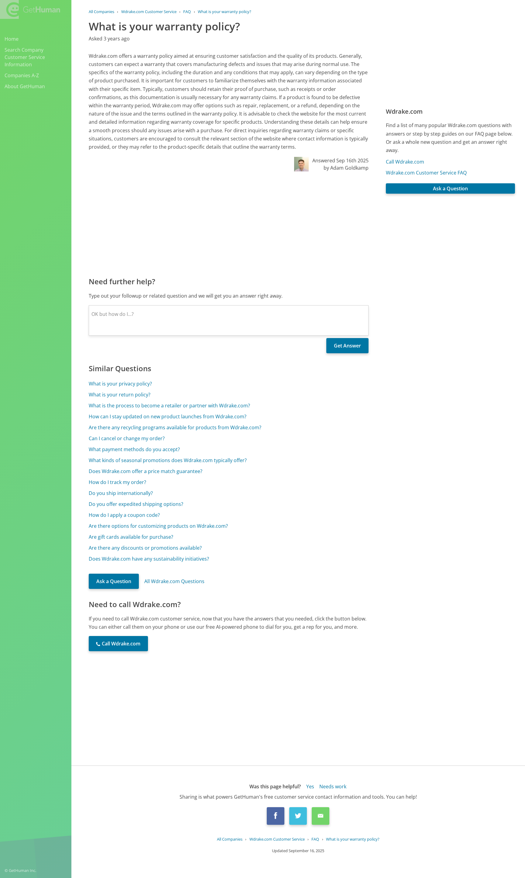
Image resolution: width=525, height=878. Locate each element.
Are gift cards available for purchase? (131, 537)
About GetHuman (25, 86)
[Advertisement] (229, 223)
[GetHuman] (30, 9)
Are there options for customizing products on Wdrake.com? (158, 526)
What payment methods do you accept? (134, 449)
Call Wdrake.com (405, 161)
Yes (310, 786)
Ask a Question (113, 581)
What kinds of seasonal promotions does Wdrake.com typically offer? (168, 460)
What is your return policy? (119, 394)
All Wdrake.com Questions (174, 581)
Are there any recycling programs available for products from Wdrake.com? (175, 427)
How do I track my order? (117, 482)
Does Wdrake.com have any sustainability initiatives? (149, 558)
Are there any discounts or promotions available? (145, 547)
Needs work (332, 786)
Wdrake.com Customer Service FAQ (426, 172)
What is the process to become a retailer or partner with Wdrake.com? (169, 405)
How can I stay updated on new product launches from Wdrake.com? (167, 416)
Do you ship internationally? (121, 493)
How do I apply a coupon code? (124, 515)
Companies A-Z (22, 75)
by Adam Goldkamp (346, 167)
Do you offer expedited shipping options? (136, 504)
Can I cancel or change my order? (127, 438)
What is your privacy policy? (120, 383)
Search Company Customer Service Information (25, 57)
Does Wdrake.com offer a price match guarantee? (145, 471)
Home (12, 39)
